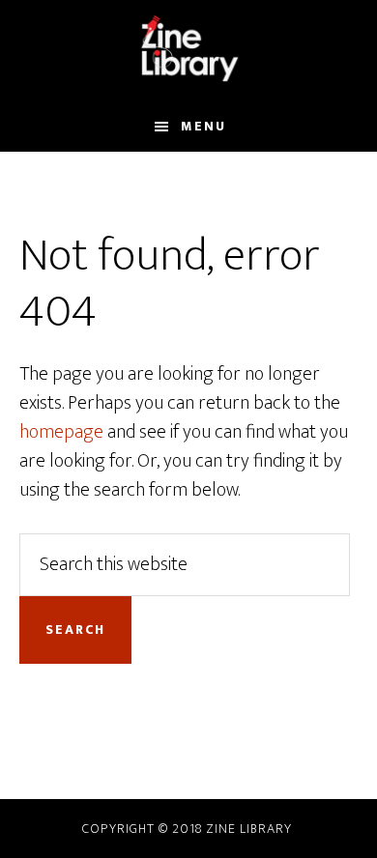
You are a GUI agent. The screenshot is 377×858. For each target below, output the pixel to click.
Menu (203, 126)
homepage (61, 431)
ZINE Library (189, 51)
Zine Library (249, 828)
